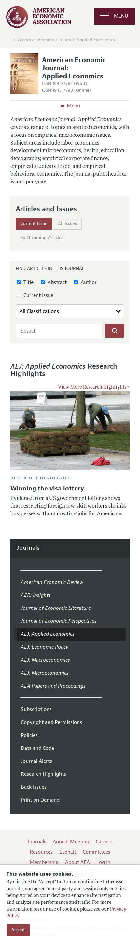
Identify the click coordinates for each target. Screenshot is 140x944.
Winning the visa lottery (47, 488)
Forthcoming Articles (42, 237)
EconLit (67, 852)
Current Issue (34, 223)
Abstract (56, 282)
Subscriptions (36, 709)
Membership (44, 862)
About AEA (77, 862)
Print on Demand (40, 800)
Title (28, 282)
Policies (29, 735)
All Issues (67, 223)
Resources (41, 852)
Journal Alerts (36, 761)
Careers (104, 841)
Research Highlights (43, 774)
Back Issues (34, 787)
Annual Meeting (71, 841)
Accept (18, 930)
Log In (103, 862)
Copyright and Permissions (51, 722)
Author (88, 282)
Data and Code (37, 748)
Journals (28, 548)
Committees (96, 852)
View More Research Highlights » (94, 387)
